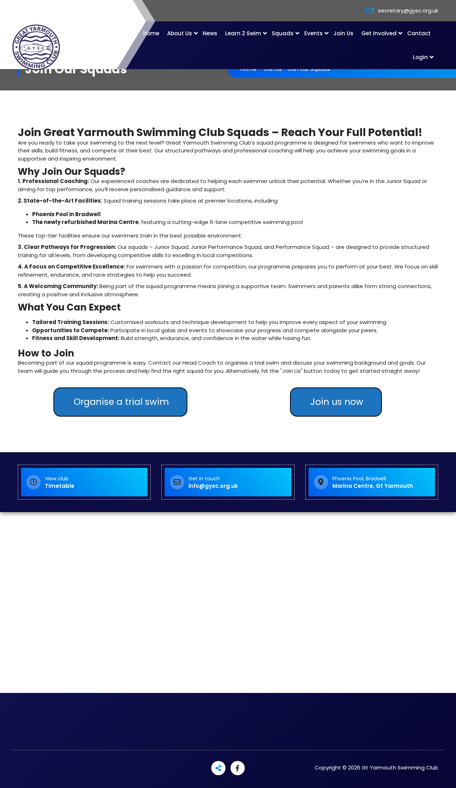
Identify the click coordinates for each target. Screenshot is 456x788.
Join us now (336, 402)
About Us (179, 33)
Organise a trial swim (121, 402)
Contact (419, 33)
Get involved (379, 33)
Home (151, 33)
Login (420, 57)
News (210, 33)
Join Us (343, 33)
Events (313, 33)
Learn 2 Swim (243, 33)
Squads (283, 33)
